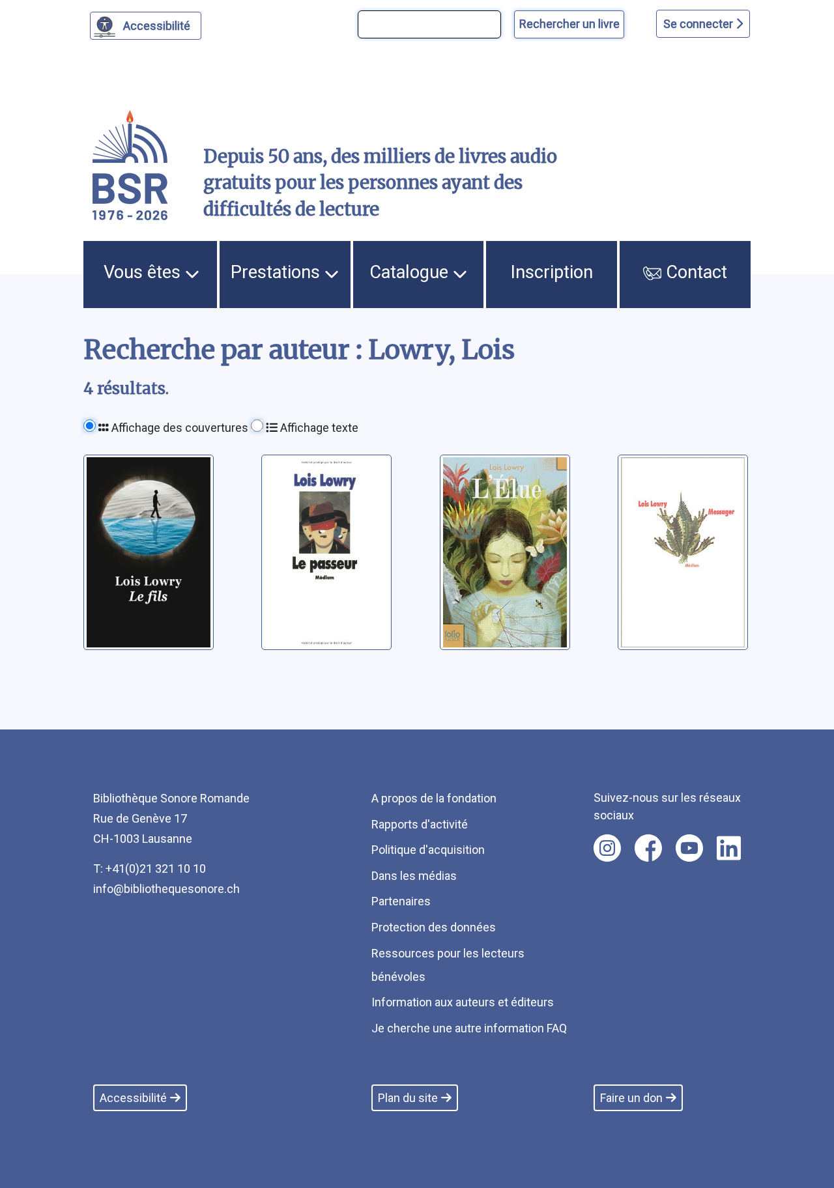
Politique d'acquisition (428, 849)
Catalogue (411, 272)
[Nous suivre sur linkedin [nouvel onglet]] (729, 848)
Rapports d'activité (419, 824)
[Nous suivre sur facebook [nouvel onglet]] (648, 848)
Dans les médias (414, 876)
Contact (694, 272)
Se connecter (699, 24)
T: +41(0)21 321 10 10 (149, 868)
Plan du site (408, 1098)
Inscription (552, 272)
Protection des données (433, 927)
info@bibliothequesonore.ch (166, 889)
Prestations (277, 272)
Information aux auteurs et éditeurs (462, 1002)
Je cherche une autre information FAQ (469, 1028)
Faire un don (631, 1098)
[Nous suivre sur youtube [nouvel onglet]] (689, 848)
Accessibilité (156, 26)
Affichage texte (318, 427)
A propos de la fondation (433, 798)
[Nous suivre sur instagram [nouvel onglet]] (607, 848)
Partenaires (401, 901)
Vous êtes (144, 272)
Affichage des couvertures (178, 427)
